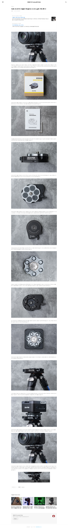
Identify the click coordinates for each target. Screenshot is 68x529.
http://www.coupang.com (16, 15)
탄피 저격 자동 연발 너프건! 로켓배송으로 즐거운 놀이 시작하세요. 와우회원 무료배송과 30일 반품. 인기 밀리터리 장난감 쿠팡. (30, 19)
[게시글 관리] (15, 487)
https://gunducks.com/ (15, 23)
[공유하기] (14, 487)
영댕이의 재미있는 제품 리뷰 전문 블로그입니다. (21, 516)
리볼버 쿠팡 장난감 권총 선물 (18, 17)
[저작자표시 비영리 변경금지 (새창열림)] (23, 487)
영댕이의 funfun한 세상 (34, 2)
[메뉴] (3, 2)
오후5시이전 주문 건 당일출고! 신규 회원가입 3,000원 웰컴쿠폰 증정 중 (25, 26)
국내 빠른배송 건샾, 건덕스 (18, 25)
